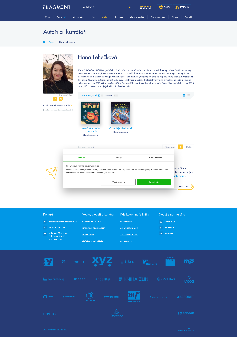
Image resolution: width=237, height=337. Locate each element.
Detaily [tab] (119, 158)
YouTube (169, 233)
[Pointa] (111, 297)
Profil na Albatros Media (56, 105)
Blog (93, 16)
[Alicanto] (102, 279)
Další (189, 147)
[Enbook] (186, 313)
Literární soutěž (137, 16)
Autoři (105, 16)
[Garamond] (158, 297)
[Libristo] (49, 313)
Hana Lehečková (90, 135)
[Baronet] (185, 297)
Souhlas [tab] (81, 158)
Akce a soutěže (158, 16)
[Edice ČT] (48, 297)
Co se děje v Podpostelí (121, 128)
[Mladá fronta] (134, 297)
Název (108, 95)
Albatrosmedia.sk (129, 235)
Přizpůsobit (117, 182)
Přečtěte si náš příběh (92, 241)
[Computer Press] (170, 261)
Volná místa (88, 235)
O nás (175, 16)
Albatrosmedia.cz (129, 228)
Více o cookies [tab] (155, 158)
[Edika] (127, 261)
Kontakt (188, 16)
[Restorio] (117, 313)
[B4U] (54, 279)
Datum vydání (89, 95)
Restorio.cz (126, 241)
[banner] (56, 7)
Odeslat (183, 186)
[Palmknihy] (69, 297)
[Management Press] (189, 261)
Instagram (170, 221)
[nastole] (149, 261)
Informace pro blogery (94, 228)
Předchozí (170, 147)
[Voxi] (189, 279)
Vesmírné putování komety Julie (91, 130)
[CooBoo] (63, 261)
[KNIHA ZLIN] (133, 279)
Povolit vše (154, 182)
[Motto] (79, 261)
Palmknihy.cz (127, 221)
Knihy (60, 16)
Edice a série (79, 16)
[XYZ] (102, 261)
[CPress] (79, 279)
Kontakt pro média (91, 221)
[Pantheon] (89, 297)
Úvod (47, 16)
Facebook (169, 227)
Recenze (119, 16)
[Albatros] (48, 261)
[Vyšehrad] (166, 279)
